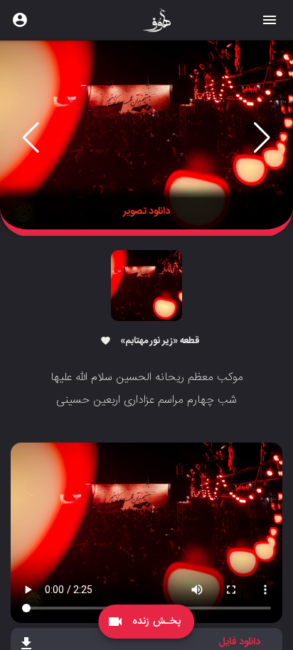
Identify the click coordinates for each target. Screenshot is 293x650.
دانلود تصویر (146, 211)
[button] (31, 137)
